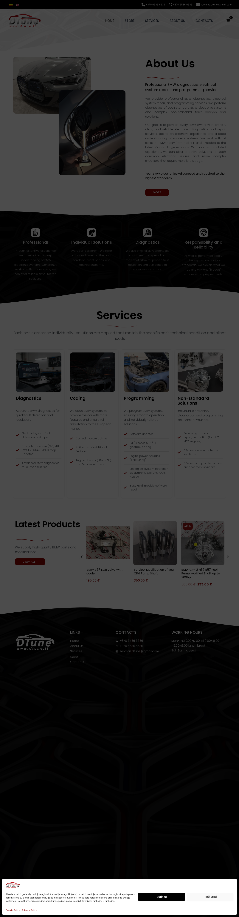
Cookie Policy (13, 910)
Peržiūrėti (210, 896)
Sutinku (161, 896)
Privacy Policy (29, 910)
